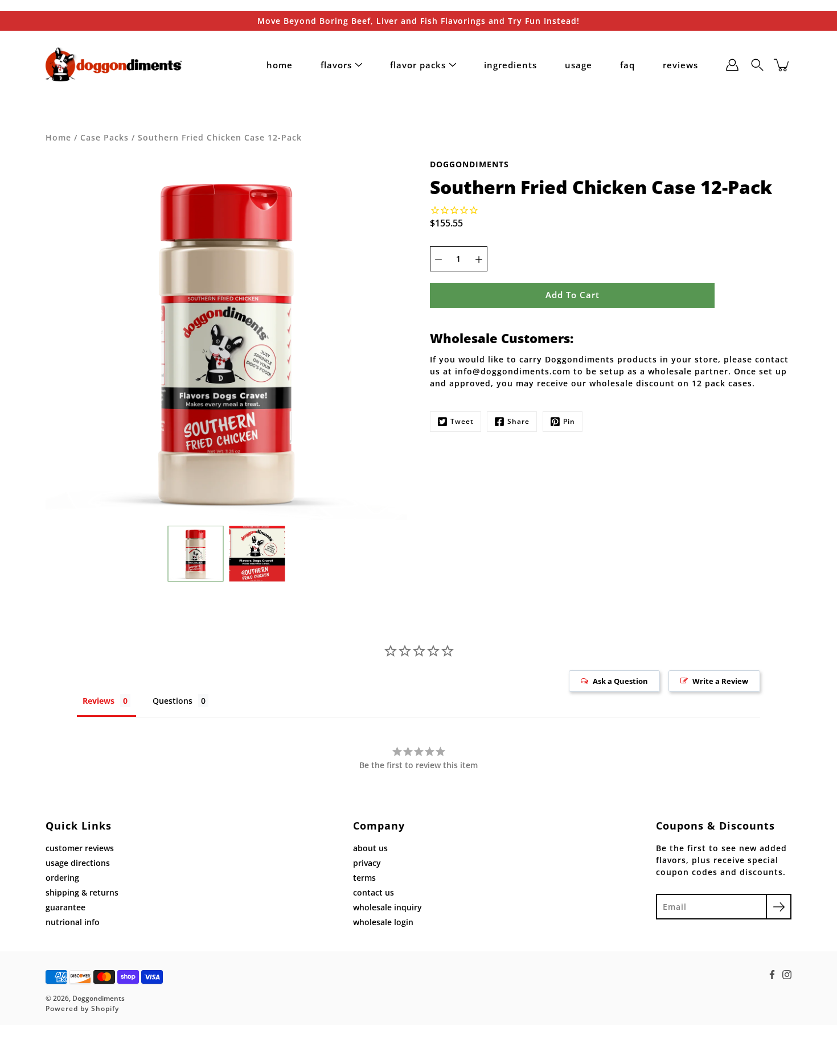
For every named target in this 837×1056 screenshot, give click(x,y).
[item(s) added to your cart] (782, 65)
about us (370, 848)
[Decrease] (438, 258)
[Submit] (778, 906)
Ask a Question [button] (620, 681)
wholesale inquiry (387, 907)
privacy (367, 862)
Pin (569, 421)
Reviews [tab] (98, 700)
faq (627, 65)
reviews (680, 65)
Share (518, 421)
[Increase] (478, 258)
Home (58, 137)
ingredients (510, 65)
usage (578, 65)
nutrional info (73, 922)
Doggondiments (98, 998)
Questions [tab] (172, 700)
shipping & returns (82, 892)
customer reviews (80, 848)
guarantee (65, 907)
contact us (373, 892)
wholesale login (383, 922)
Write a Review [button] (720, 681)
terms (364, 877)
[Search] (757, 65)
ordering (62, 877)
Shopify (105, 1008)
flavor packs (418, 65)
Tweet (462, 421)
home (279, 65)
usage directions (78, 862)
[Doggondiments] (114, 64)
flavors (336, 65)
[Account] (732, 65)
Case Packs (104, 137)
